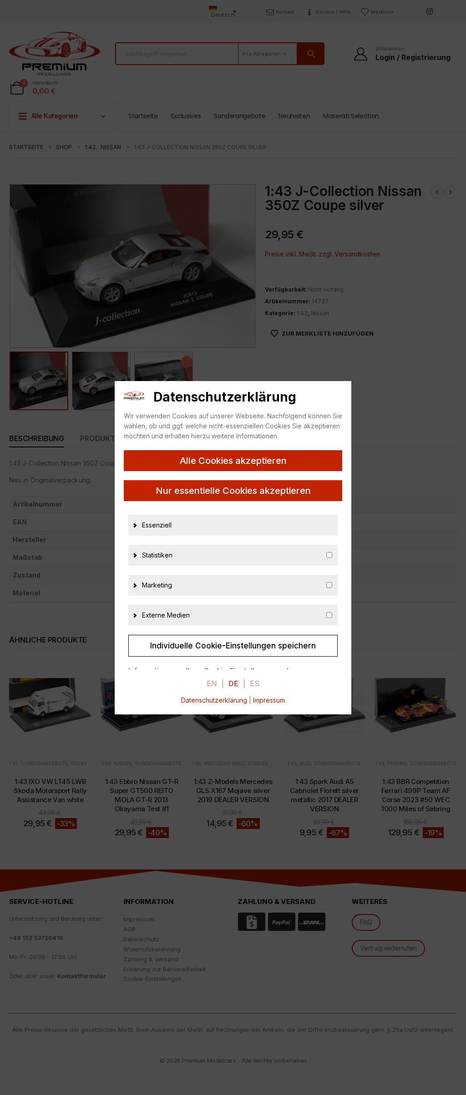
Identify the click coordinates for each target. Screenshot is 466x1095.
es (254, 683)
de (233, 683)
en (212, 683)
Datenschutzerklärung (214, 700)
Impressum (269, 700)
